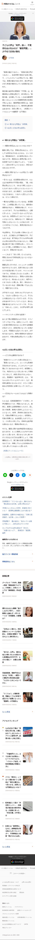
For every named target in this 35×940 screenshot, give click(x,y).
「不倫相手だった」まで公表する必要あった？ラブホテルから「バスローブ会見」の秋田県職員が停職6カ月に (13, 760)
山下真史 (11, 58)
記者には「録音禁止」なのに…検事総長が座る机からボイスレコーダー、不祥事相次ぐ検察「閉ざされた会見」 (13, 831)
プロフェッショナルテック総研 (10, 913)
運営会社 (21, 892)
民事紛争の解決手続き (21, 9)
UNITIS (26, 924)
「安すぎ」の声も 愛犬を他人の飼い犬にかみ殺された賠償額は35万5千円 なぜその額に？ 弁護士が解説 (11, 657)
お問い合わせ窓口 (26, 882)
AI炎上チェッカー (7, 927)
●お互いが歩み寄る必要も (16, 128)
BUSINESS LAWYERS (8, 910)
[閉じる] (33, 13)
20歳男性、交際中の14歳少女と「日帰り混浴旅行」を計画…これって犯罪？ (17, 515)
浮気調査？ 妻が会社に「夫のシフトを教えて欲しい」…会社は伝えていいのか (17, 522)
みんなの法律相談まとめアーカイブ (11, 924)
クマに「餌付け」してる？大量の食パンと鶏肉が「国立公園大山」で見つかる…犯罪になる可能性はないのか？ (13, 782)
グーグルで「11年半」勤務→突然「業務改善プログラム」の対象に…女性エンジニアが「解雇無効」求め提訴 (11, 587)
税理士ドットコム (7, 907)
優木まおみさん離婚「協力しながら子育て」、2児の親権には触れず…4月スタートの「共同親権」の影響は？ (11, 613)
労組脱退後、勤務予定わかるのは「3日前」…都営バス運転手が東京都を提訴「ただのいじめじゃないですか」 (11, 678)
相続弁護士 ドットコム (8, 917)
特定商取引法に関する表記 (9, 892)
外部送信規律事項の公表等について (11, 889)
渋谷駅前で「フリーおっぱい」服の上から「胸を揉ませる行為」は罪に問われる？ (17, 502)
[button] (30, 475)
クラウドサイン (19, 907)
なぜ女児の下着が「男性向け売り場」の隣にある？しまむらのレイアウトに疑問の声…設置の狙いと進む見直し (13, 733)
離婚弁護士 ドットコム (8, 920)
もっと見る (6, 712)
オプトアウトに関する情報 (9, 896)
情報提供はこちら (8, 561)
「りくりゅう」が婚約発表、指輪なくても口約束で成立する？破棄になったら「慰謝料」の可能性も (11, 697)
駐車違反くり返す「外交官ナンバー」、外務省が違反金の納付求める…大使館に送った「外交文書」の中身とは (13, 808)
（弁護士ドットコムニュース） (13, 450)
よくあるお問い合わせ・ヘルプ (10, 882)
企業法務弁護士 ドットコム (24, 917)
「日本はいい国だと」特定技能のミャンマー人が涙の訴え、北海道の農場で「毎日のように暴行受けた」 (11, 633)
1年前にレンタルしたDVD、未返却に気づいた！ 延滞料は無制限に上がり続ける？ (17, 509)
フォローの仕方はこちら (17, 15)
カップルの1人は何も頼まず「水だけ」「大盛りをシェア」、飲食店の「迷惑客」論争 (17, 530)
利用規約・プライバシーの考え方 (11, 885)
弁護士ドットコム (8, 9)
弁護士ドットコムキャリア (24, 910)
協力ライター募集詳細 (10, 554)
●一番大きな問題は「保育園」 (18, 124)
